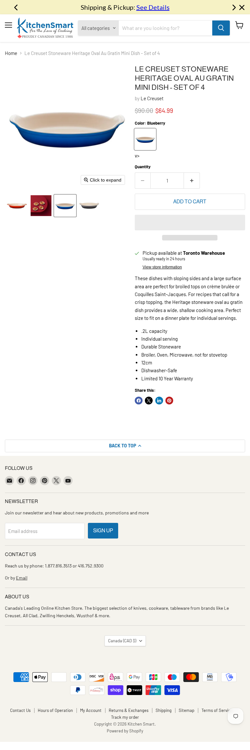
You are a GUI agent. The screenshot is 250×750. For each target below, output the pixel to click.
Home (11, 53)
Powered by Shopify (125, 730)
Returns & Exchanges (128, 710)
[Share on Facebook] (139, 400)
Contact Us (20, 710)
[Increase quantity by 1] (192, 180)
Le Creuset (152, 98)
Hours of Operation (55, 710)
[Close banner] (242, 7)
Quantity (143, 166)
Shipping (164, 710)
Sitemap (186, 710)
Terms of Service (217, 710)
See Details (153, 7)
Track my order (125, 717)
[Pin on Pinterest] (169, 400)
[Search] (221, 27)
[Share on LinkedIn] (159, 400)
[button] (17, 206)
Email (21, 577)
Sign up (103, 530)
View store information (162, 267)
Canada (122, 640)
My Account (91, 710)
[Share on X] (149, 400)
